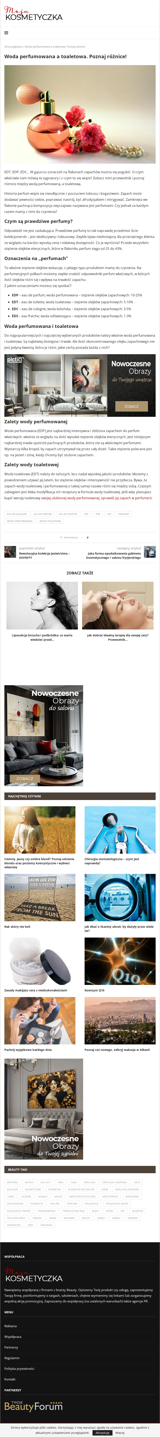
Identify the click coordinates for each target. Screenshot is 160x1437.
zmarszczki (14, 1225)
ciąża (74, 1182)
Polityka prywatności (19, 1368)
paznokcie (37, 1203)
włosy (86, 1218)
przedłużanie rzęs (74, 1210)
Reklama (10, 1326)
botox (29, 1182)
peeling (55, 1203)
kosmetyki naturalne (81, 1189)
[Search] (153, 33)
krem (105, 1189)
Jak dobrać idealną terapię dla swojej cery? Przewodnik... (118, 637)
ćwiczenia (46, 1225)
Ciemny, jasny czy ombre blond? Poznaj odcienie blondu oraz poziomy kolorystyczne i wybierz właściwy (39, 863)
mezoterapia (110, 1196)
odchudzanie (15, 1203)
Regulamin (12, 1358)
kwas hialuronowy (127, 1189)
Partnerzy (11, 1347)
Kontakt (9, 1379)
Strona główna (13, 46)
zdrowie (133, 1218)
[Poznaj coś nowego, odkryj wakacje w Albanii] (120, 1020)
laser (10, 1196)
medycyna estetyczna (82, 1196)
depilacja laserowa (115, 1182)
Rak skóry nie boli (17, 927)
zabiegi (116, 1218)
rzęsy (95, 1210)
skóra (109, 1210)
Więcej (120, 1432)
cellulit (45, 1182)
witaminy (69, 1218)
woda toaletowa (50, 521)
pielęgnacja (92, 1203)
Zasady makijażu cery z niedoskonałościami (35, 990)
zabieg (101, 1218)
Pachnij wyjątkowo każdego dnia (28, 1050)
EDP (98, 514)
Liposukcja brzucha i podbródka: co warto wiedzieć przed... (42, 637)
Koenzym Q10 (94, 990)
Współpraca (12, 1337)
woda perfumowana (19, 521)
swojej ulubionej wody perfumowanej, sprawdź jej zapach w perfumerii (96, 498)
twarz (52, 1218)
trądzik (37, 1218)
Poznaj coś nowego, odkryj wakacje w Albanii (117, 1050)
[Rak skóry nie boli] (39, 897)
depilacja (89, 1182)
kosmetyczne (33, 1189)
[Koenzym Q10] (120, 961)
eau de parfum (43, 514)
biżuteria (12, 1182)
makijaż (42, 1196)
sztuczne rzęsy (16, 1218)
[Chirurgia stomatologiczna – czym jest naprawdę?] (120, 830)
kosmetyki (54, 1189)
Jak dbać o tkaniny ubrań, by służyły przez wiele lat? (119, 929)
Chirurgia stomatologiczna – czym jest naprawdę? (112, 861)
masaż (58, 1196)
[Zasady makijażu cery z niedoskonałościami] (39, 961)
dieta (137, 1182)
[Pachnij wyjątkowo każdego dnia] (39, 1020)
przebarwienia (46, 1210)
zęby (30, 1225)
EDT (109, 514)
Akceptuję (102, 1433)
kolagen (12, 1189)
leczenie (26, 1196)
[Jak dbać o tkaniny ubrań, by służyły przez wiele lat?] (120, 897)
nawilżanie (132, 1196)
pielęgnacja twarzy (19, 1210)
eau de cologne (17, 514)
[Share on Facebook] (93, 538)
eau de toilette (68, 514)
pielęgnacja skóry (117, 1203)
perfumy (124, 514)
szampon (137, 1210)
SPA (123, 1210)
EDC (86, 514)
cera (60, 1182)
